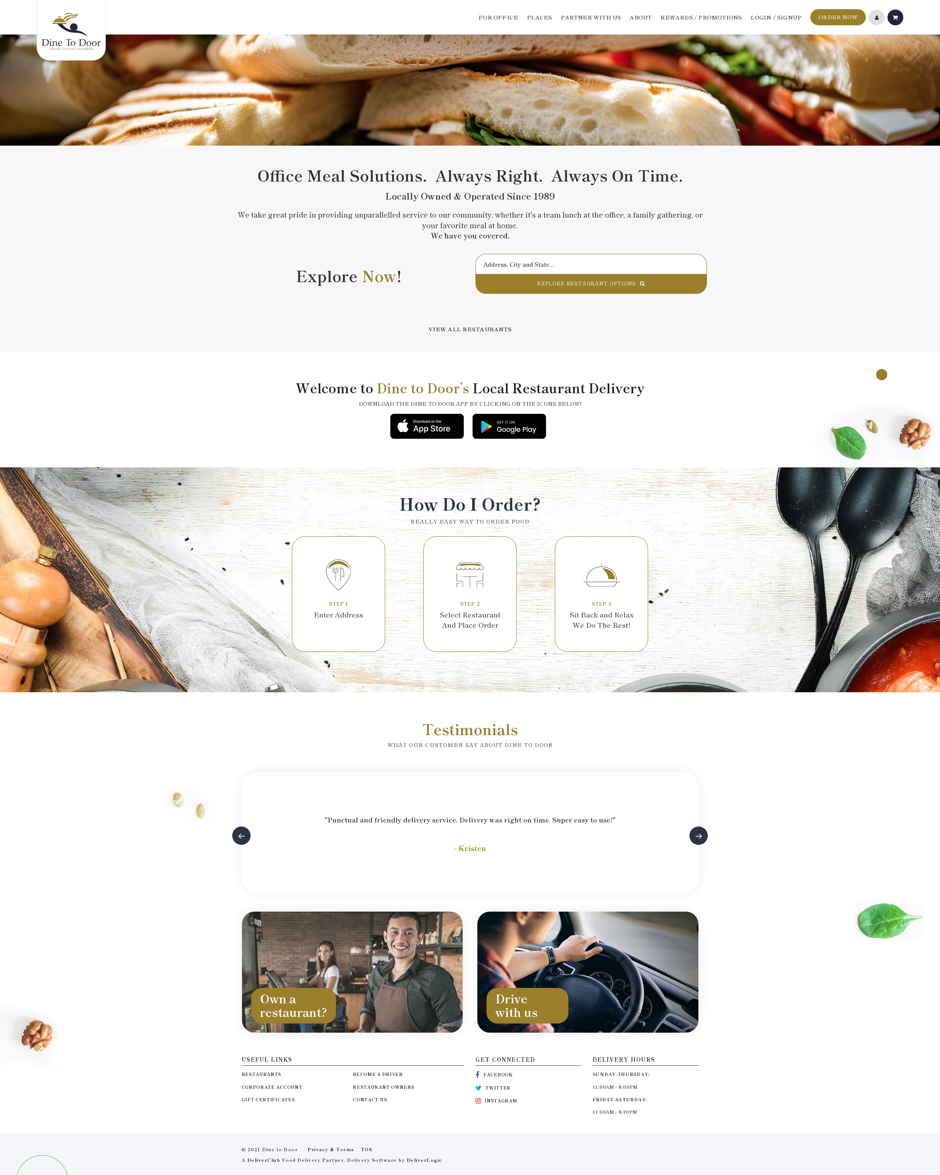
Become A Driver (378, 1074)
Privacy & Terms (331, 1149)
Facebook (498, 1074)
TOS (367, 1149)
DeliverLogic (424, 1160)
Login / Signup (776, 17)
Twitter (498, 1087)
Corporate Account (272, 1087)
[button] (241, 835)
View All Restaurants (470, 329)
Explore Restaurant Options (586, 283)
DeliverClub (264, 1160)
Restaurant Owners (384, 1087)
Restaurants (262, 1074)
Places (539, 17)
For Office (498, 17)
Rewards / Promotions (701, 17)
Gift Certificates (268, 1099)
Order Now (838, 17)
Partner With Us (591, 17)
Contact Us (370, 1099)
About (641, 17)
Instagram (501, 1100)
